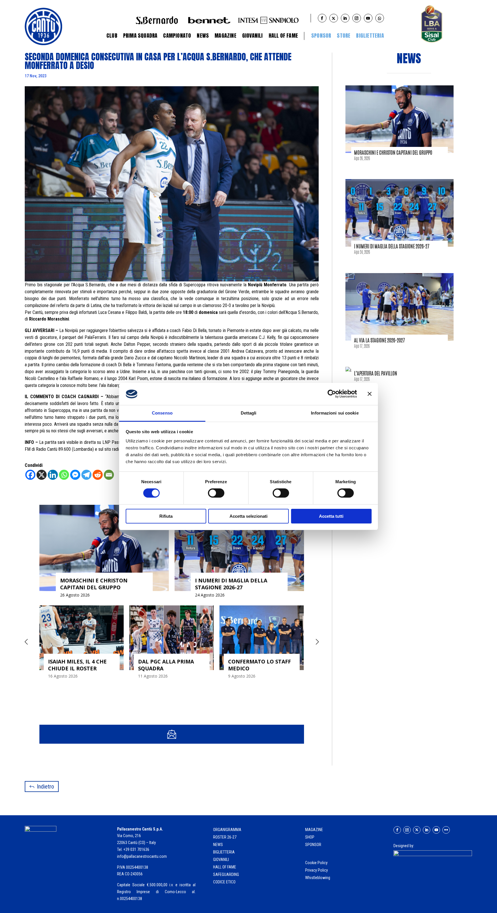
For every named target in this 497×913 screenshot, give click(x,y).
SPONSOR (313, 844)
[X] (42, 475)
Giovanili (252, 35)
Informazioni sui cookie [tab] (334, 413)
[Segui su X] (416, 830)
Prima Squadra (140, 35)
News (203, 35)
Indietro (45, 786)
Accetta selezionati (248, 516)
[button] (317, 642)
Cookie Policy (316, 862)
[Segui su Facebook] (397, 830)
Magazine (225, 35)
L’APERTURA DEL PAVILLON (375, 373)
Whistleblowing (317, 877)
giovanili (221, 859)
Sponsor (321, 35)
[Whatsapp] (64, 475)
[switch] (216, 493)
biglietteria (224, 852)
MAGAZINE (314, 829)
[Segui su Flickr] (446, 830)
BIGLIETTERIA (370, 35)
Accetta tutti (331, 516)
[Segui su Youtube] (436, 830)
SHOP (309, 837)
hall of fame (224, 867)
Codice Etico (224, 882)
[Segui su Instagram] (407, 830)
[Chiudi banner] (370, 394)
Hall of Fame (283, 35)
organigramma (227, 829)
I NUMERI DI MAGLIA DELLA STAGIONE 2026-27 (391, 246)
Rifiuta (166, 516)
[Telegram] (86, 475)
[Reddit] (98, 475)
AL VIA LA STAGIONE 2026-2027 (379, 340)
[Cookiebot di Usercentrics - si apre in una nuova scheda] (332, 394)
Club (111, 35)
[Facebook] (30, 475)
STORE (343, 35)
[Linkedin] (53, 475)
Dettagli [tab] (249, 413)
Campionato (177, 35)
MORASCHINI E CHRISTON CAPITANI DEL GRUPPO (393, 152)
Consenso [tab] (162, 413)
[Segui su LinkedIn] (426, 830)
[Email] (109, 475)
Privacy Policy (317, 870)
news (218, 844)
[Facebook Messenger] (75, 475)
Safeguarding (226, 874)
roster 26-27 (224, 837)
